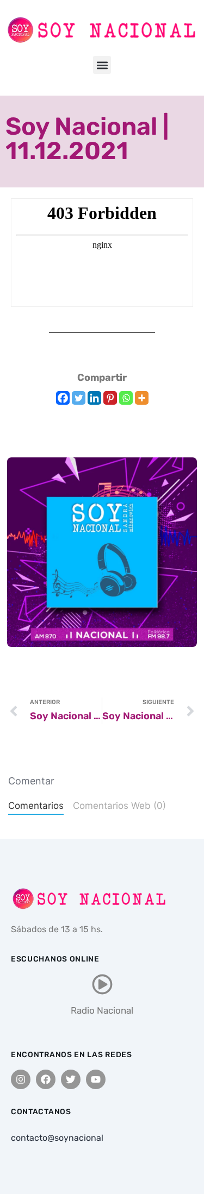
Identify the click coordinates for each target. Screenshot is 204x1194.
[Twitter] (78, 398)
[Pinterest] (110, 398)
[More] (142, 398)
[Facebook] (63, 398)
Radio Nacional (102, 1010)
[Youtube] (96, 1079)
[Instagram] (20, 1079)
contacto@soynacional (57, 1138)
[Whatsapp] (126, 398)
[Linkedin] (94, 398)
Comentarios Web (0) (119, 805)
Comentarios (36, 805)
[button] (102, 65)
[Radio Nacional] (102, 984)
